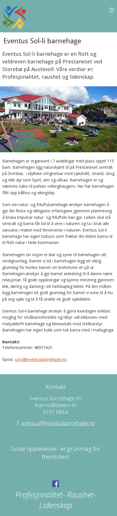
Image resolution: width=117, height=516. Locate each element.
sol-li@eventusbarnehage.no (41, 359)
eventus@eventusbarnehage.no (58, 422)
